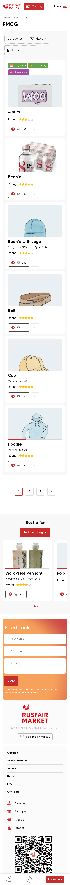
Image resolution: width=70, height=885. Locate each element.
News (10, 776)
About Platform (17, 760)
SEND (11, 681)
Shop (17, 17)
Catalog (12, 752)
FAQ (9, 783)
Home (6, 17)
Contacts (13, 791)
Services (12, 768)
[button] (38, 39)
